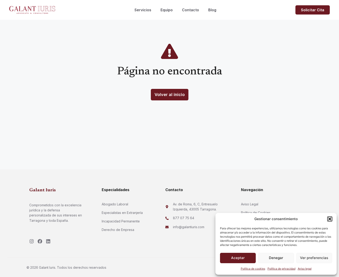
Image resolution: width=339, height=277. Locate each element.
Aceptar (238, 258)
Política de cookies (253, 268)
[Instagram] (31, 241)
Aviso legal (305, 268)
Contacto (190, 10)
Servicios (142, 10)
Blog (212, 10)
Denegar (276, 258)
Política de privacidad (281, 268)
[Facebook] (40, 241)
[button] (329, 219)
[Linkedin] (48, 241)
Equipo (167, 10)
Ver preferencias (314, 258)
